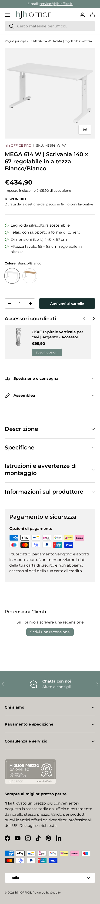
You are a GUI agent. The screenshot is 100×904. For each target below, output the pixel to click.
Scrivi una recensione (50, 632)
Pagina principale (17, 41)
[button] (92, 15)
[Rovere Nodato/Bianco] (29, 275)
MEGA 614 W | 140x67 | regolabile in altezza (62, 41)
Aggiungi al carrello (67, 303)
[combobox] (50, 26)
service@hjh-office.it (56, 4)
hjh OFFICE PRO (18, 145)
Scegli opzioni (47, 352)
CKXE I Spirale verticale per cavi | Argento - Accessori (57, 334)
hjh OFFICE (23, 892)
